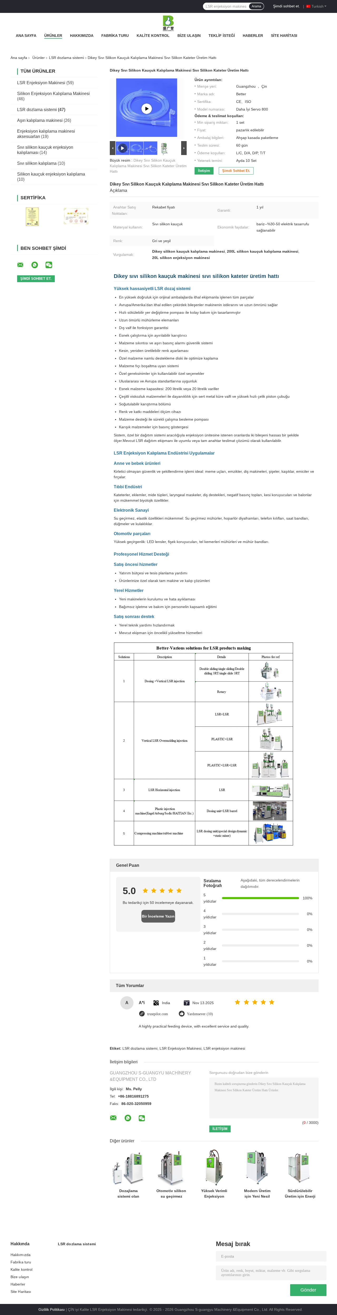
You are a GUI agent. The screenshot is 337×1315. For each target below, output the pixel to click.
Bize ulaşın (189, 35)
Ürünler (53, 35)
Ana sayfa (26, 35)
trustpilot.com (157, 1014)
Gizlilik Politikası (51, 1309)
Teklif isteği (222, 35)
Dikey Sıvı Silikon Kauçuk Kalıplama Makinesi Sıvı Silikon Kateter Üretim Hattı (148, 165)
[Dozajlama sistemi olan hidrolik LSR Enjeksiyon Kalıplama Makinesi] (128, 1167)
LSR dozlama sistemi (66, 58)
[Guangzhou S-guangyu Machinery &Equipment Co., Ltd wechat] (52, 265)
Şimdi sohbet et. (286, 6)
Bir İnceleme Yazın (158, 916)
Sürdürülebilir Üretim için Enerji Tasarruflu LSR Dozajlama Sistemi (300, 1194)
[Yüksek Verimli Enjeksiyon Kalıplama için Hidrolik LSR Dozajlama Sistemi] (214, 1167)
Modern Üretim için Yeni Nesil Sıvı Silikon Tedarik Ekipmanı (257, 1194)
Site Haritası (284, 35)
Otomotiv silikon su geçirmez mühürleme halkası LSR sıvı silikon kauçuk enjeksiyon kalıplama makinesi (171, 1194)
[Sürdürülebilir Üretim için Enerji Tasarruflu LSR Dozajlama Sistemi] (300, 1167)
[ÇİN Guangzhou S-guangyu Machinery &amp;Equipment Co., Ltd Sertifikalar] (32, 216)
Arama (256, 6)
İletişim (204, 171)
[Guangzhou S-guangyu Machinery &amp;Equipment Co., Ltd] (168, 23)
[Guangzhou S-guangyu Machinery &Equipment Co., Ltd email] (23, 265)
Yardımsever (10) (200, 1014)
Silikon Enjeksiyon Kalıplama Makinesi (53, 93)
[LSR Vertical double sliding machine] (147, 108)
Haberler (253, 35)
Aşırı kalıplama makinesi (40, 120)
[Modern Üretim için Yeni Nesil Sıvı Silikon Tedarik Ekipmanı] (257, 1167)
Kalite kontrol (153, 35)
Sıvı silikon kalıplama (37, 163)
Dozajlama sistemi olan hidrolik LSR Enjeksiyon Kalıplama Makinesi (128, 1194)
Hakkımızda (81, 35)
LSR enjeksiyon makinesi (224, 1048)
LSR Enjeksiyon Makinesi (41, 83)
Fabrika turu (115, 35)
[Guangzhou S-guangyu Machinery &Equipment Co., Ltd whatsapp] (37, 265)
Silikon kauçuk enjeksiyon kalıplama (51, 174)
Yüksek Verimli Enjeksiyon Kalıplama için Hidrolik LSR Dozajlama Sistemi (214, 1194)
